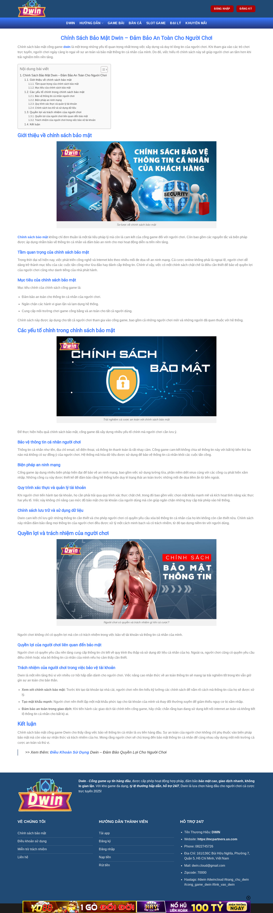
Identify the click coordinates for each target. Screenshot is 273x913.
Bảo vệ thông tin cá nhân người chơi (54, 96)
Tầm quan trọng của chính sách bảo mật (56, 84)
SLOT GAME (156, 23)
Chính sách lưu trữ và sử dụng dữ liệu (55, 108)
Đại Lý (175, 23)
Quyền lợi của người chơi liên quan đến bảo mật (61, 116)
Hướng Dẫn (90, 23)
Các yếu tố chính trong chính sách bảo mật (57, 92)
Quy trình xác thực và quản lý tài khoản (56, 104)
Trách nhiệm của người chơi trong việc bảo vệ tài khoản (65, 120)
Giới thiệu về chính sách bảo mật (51, 79)
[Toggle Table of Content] (102, 69)
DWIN (70, 23)
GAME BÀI (116, 23)
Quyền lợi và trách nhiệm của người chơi (55, 112)
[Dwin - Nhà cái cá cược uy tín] (38, 9)
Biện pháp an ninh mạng (48, 100)
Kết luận (35, 124)
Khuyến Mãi (196, 23)
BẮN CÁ (135, 23)
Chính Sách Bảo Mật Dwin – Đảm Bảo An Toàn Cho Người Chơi (65, 75)
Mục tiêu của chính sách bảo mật (52, 87)
